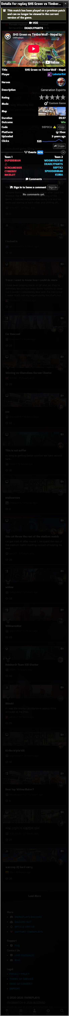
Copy (61, 127)
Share (61, 146)
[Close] (65, 3)
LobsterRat (59, 74)
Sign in (52, 187)
